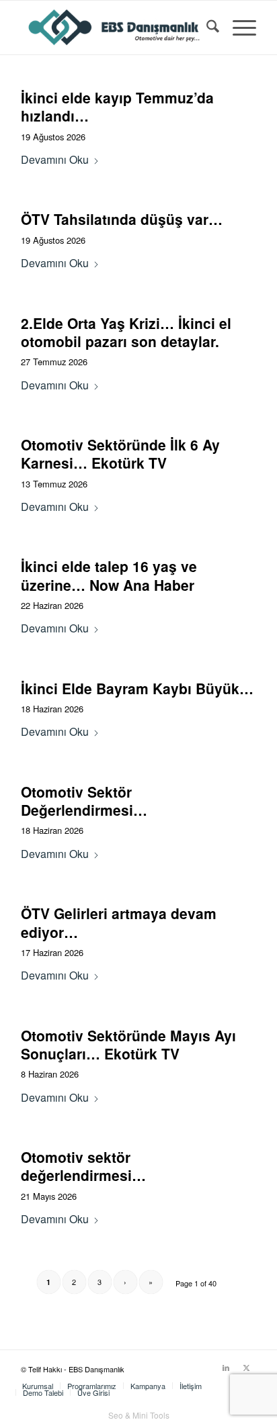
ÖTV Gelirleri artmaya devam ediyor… (118, 922)
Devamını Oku (55, 159)
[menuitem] (206, 27)
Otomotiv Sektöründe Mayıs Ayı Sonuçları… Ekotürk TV (128, 1044)
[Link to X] (246, 1367)
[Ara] (206, 27)
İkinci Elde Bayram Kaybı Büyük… (137, 688)
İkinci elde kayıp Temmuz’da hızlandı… (117, 106)
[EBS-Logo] (115, 27)
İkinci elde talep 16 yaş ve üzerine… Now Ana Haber (109, 575)
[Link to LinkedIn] (226, 1367)
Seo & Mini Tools (138, 1415)
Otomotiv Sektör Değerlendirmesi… (84, 800)
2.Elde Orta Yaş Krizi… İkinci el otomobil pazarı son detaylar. (126, 332)
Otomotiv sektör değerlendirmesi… (83, 1166)
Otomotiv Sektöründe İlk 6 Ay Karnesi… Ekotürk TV (120, 453)
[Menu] (237, 27)
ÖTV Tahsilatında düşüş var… (122, 219)
